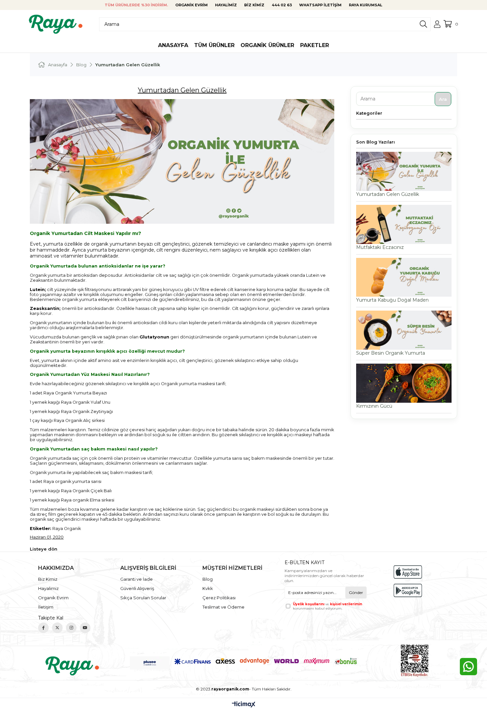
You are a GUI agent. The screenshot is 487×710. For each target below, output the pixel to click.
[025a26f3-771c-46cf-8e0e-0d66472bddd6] (72, 666)
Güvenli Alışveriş (137, 588)
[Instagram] (71, 627)
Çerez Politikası (219, 597)
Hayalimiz (226, 5)
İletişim (45, 607)
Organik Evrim (191, 5)
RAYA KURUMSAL (365, 5)
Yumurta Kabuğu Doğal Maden (392, 300)
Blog (207, 579)
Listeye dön (43, 549)
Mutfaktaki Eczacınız (380, 247)
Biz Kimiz (254, 5)
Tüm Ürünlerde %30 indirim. (136, 5)
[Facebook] (43, 627)
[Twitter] (57, 627)
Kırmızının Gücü (374, 406)
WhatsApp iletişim (320, 5)
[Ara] (423, 24)
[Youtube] (85, 627)
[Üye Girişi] (437, 24)
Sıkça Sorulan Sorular (143, 597)
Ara (443, 99)
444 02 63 (282, 5)
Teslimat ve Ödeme (223, 607)
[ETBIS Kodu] (414, 661)
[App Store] (408, 572)
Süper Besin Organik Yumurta (390, 353)
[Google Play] (408, 590)
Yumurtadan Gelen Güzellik (387, 194)
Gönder (356, 592)
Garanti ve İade (136, 579)
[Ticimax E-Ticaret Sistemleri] (243, 704)
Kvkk (207, 588)
